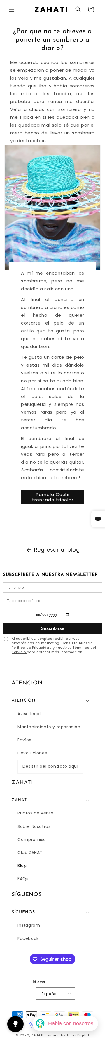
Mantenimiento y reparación (49, 727)
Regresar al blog (57, 549)
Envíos (25, 740)
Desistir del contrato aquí (50, 766)
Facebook (28, 938)
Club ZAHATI (31, 852)
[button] (11, 9)
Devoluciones (32, 753)
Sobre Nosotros (34, 826)
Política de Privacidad (32, 647)
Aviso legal (29, 714)
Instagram (29, 925)
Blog (22, 865)
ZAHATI (37, 1035)
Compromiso (32, 839)
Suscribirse (52, 628)
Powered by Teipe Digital (67, 1035)
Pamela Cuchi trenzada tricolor (52, 496)
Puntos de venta (36, 813)
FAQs (23, 879)
